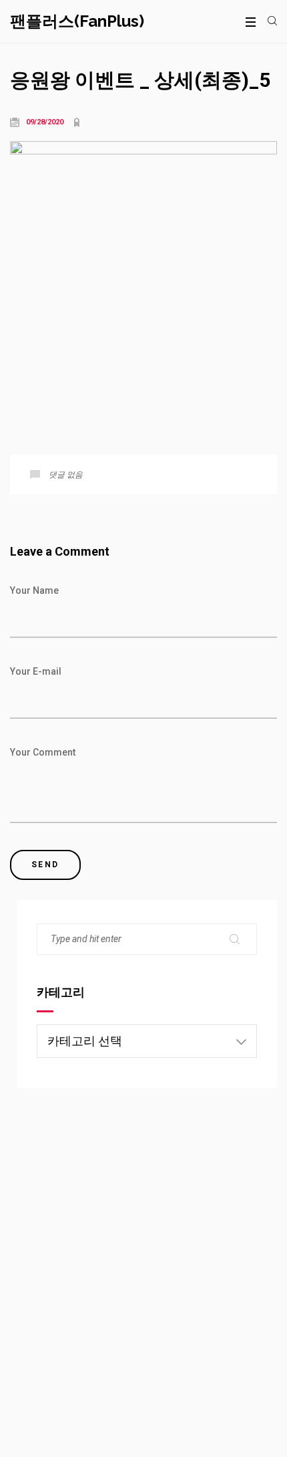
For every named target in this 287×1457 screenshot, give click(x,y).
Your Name (34, 590)
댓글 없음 (66, 474)
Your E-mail (35, 671)
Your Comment (42, 752)
